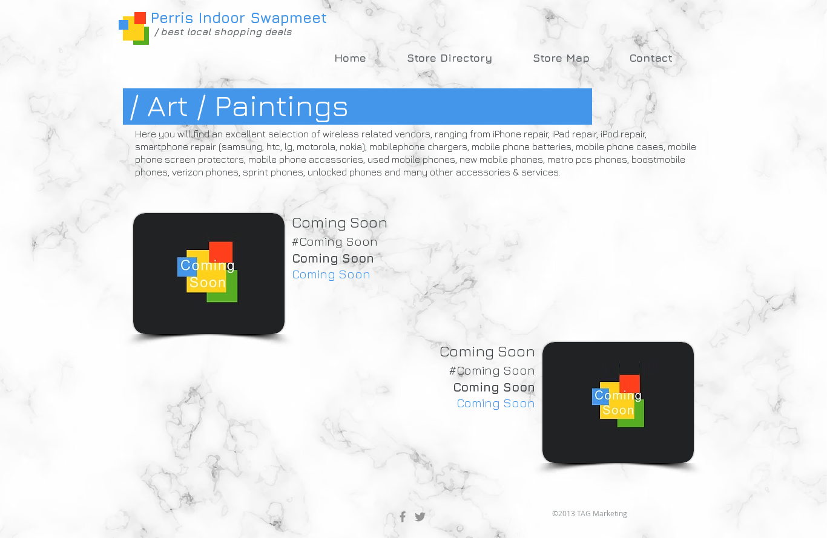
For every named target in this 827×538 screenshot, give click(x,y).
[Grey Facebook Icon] (402, 517)
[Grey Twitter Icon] (420, 517)
